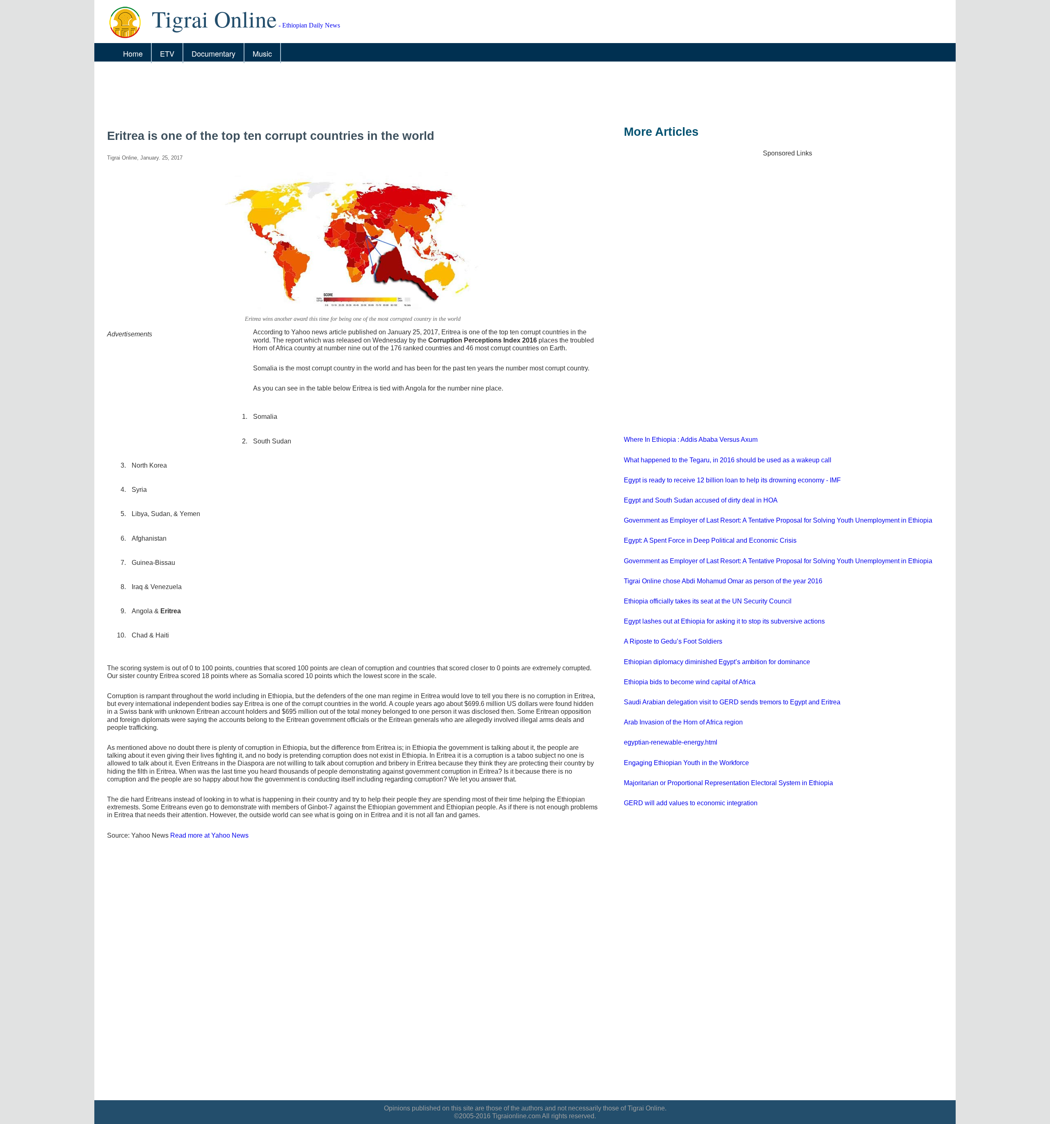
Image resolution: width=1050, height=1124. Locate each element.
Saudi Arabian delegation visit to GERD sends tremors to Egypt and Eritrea (732, 702)
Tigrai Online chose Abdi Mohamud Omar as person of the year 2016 (723, 581)
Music (262, 53)
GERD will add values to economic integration (691, 803)
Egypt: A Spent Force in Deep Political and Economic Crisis (710, 540)
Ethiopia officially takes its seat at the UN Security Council (708, 601)
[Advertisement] (344, 93)
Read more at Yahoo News (209, 835)
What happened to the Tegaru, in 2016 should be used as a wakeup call (727, 460)
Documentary (213, 53)
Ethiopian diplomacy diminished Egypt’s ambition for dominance (717, 661)
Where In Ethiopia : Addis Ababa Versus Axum (691, 439)
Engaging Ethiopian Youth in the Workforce (686, 762)
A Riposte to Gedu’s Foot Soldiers (673, 641)
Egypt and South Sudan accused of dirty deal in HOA (701, 500)
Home (133, 53)
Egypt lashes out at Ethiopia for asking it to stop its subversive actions (724, 621)
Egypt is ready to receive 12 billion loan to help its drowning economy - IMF (732, 480)
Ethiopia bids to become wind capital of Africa (690, 682)
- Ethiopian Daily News (246, 25)
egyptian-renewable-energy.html (670, 742)
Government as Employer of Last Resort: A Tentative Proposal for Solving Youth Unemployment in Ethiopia (778, 520)
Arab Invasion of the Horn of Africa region (683, 722)
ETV (167, 53)
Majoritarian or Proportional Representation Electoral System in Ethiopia (728, 782)
